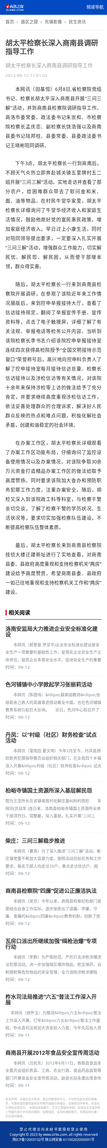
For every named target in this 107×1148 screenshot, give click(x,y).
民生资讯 (77, 21)
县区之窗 (29, 21)
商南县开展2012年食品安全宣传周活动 (52, 1053)
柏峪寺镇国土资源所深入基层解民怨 (48, 790)
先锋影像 (53, 21)
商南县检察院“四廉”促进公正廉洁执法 (51, 891)
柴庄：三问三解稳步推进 (35, 841)
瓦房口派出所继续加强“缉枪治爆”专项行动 (51, 944)
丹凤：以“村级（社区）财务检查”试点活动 (51, 737)
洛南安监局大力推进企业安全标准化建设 (51, 631)
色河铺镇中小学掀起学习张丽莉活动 (48, 684)
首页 (9, 21)
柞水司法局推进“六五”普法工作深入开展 (51, 999)
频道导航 (95, 7)
